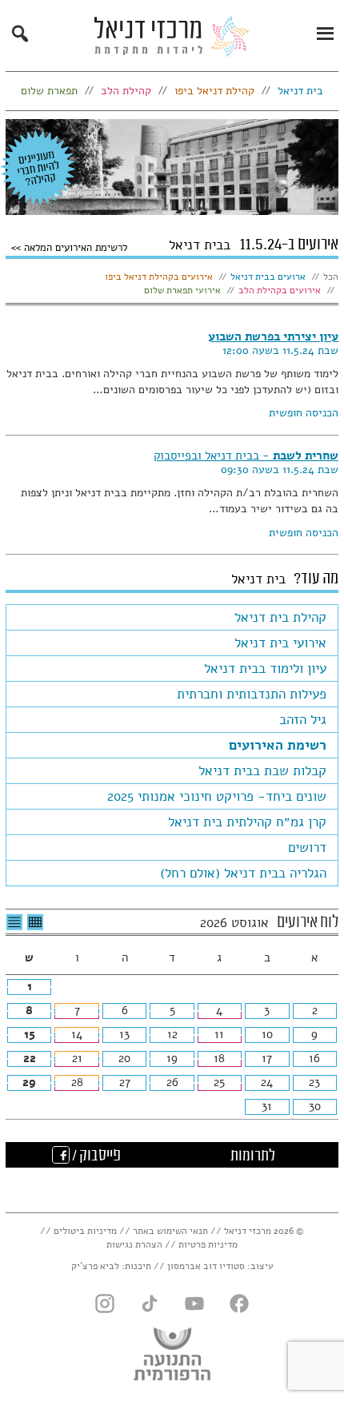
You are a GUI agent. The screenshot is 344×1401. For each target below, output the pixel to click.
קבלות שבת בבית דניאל (262, 771)
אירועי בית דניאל (280, 643)
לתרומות (252, 1156)
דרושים (307, 847)
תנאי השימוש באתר (170, 1230)
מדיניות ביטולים (85, 1230)
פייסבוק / (95, 1156)
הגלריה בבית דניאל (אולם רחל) (243, 873)
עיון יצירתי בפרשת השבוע (273, 336)
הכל (330, 276)
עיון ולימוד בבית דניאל (265, 668)
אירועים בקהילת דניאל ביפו (159, 276)
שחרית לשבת (246, 456)
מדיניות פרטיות (208, 1244)
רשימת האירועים (277, 745)
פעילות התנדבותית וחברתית (251, 694)
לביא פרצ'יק (95, 1266)
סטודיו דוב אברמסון (206, 1266)
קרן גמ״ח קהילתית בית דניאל (247, 822)
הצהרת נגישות (134, 1244)
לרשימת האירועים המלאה (74, 247)
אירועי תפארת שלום (182, 290)
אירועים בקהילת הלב (279, 290)
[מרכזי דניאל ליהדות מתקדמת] (172, 41)
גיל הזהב (302, 719)
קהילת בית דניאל (280, 617)
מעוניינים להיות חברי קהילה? (38, 167)
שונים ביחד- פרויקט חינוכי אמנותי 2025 (216, 796)
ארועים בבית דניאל (268, 276)
